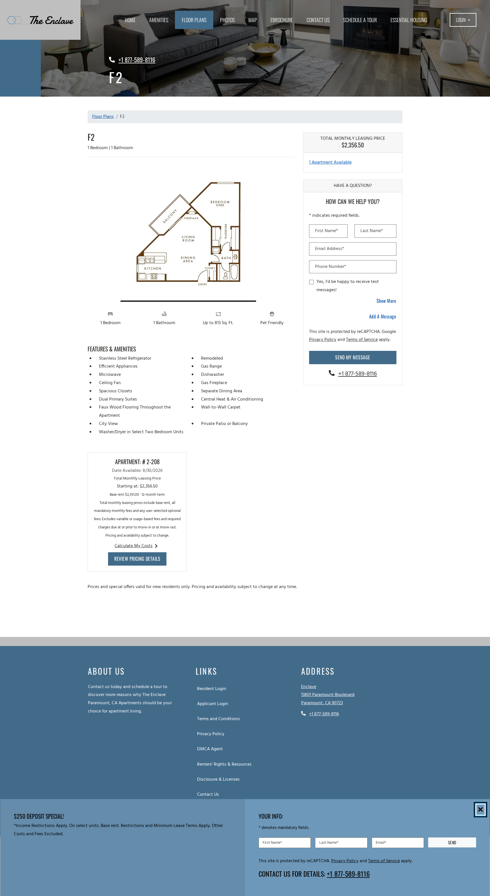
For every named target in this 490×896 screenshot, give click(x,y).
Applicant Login (214, 704)
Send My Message (352, 357)
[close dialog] (480, 809)
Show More (387, 300)
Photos (227, 20)
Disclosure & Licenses (219, 779)
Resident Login (213, 689)
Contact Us (318, 20)
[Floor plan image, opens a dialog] (191, 234)
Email (381, 842)
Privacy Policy (322, 339)
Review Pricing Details (140, 558)
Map (252, 20)
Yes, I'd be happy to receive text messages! (347, 286)
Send (452, 842)
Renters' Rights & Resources (225, 764)
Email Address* (329, 249)
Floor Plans (194, 20)
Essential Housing (408, 20)
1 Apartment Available (330, 162)
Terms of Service (362, 339)
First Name (272, 842)
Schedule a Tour (360, 20)
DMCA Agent (211, 749)
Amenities (158, 20)
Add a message (382, 316)
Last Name (329, 842)
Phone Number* (330, 266)
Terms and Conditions (219, 719)
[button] (463, 20)
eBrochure (282, 20)
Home (130, 20)
